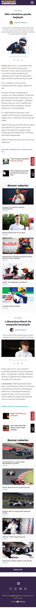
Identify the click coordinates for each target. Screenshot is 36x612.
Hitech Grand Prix (8, 406)
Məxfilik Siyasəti (18, 598)
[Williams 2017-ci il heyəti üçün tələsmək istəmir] (18, 500)
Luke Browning (22, 406)
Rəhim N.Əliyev (20, 22)
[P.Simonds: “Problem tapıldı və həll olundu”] (18, 550)
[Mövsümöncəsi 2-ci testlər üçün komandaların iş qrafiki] (18, 451)
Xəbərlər (4, 260)
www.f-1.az (14, 595)
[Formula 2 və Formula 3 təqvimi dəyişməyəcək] (18, 196)
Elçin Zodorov (21, 330)
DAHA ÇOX (18, 570)
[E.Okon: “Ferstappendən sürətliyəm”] (18, 271)
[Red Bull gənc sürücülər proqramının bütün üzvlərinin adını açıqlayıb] (18, 246)
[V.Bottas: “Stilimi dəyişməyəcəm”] (18, 526)
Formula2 (5, 210)
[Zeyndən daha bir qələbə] (18, 295)
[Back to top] (30, 606)
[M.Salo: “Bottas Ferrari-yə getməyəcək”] (18, 477)
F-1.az (3, 66)
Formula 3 (6, 149)
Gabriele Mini (16, 149)
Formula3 (18, 10)
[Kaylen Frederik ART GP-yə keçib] (18, 222)
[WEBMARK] (18, 601)
